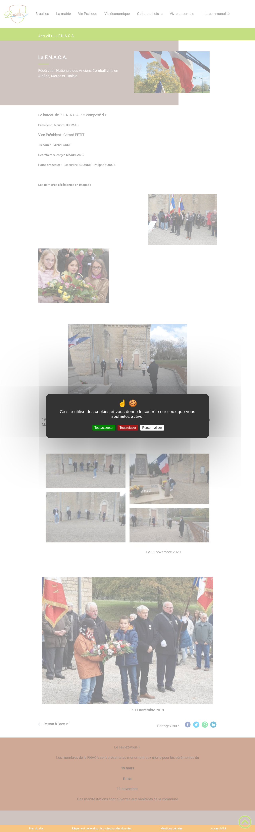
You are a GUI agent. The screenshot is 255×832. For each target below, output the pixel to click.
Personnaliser (152, 427)
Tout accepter (103, 427)
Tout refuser (128, 427)
